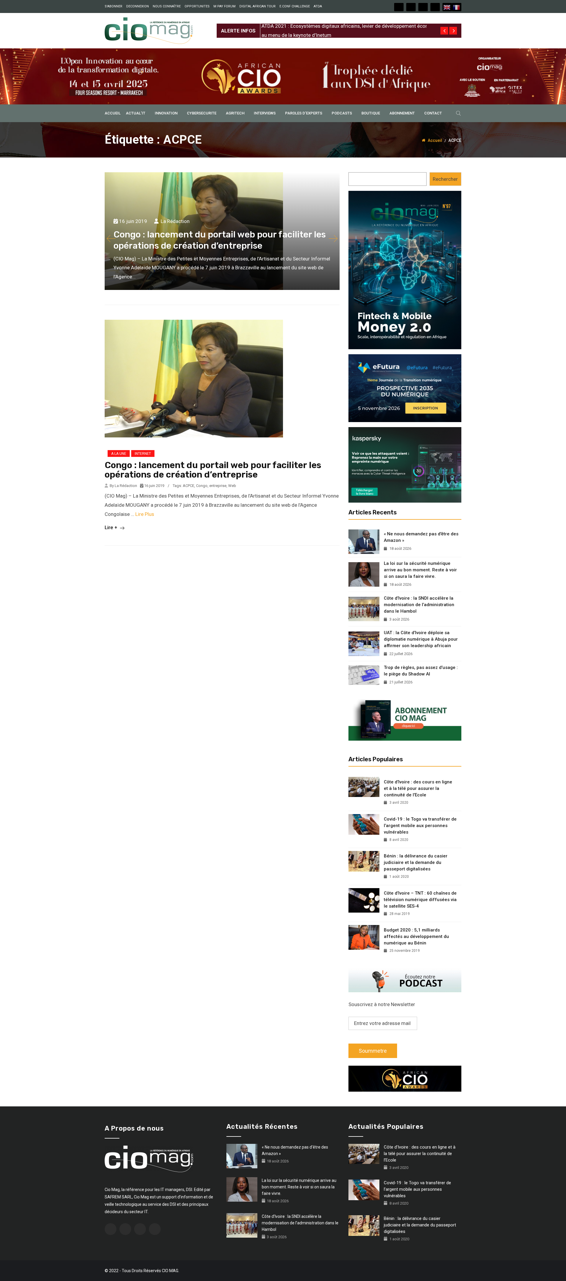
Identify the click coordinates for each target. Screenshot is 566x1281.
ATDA (318, 6)
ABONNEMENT (402, 113)
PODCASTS (342, 113)
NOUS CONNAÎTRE (167, 6)
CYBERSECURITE (201, 113)
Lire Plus (144, 514)
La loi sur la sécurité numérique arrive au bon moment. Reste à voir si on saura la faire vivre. (420, 570)
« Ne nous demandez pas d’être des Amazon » (421, 537)
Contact (433, 113)
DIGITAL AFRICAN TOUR (257, 6)
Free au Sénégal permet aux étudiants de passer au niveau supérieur (336, 26)
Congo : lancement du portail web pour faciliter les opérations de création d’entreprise (213, 470)
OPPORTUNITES (197, 6)
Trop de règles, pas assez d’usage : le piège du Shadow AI (421, 671)
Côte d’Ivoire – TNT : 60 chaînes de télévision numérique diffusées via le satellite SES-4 (420, 899)
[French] (456, 7)
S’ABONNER (113, 6)
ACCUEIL (113, 113)
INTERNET (143, 454)
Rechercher (445, 179)
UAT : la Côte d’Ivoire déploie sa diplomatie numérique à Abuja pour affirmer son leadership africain (421, 639)
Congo (202, 485)
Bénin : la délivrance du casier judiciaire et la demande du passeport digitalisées (415, 862)
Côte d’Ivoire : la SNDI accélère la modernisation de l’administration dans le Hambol (419, 605)
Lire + (112, 527)
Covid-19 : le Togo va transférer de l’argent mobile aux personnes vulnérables (420, 825)
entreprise (217, 485)
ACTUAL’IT (135, 113)
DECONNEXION (137, 6)
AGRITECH (235, 113)
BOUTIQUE (370, 113)
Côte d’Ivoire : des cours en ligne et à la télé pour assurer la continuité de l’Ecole (418, 788)
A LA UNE (118, 454)
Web (232, 485)
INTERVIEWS (265, 113)
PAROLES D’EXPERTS (303, 113)
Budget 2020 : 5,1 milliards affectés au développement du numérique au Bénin (416, 936)
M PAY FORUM (224, 6)
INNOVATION (166, 113)
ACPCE (188, 485)
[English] (447, 7)
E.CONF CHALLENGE (294, 6)
